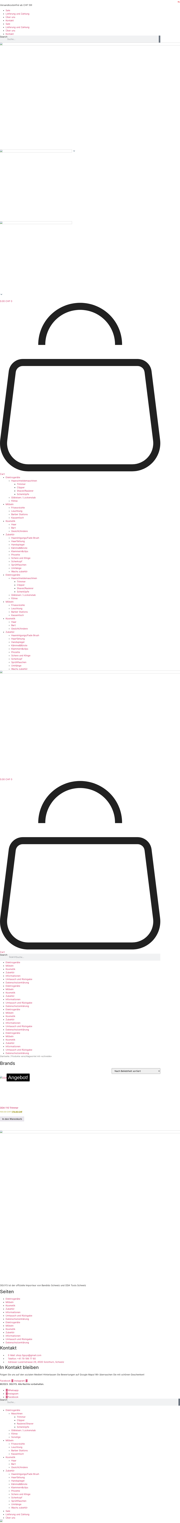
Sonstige (16, 1437)
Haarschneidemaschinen (24, 480)
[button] (80, 257)
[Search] (159, 39)
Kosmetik (10, 521)
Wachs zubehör (19, 571)
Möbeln (10, 504)
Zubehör (10, 534)
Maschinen (16, 1413)
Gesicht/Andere (19, 531)
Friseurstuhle (18, 507)
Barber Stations (19, 514)
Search (3, 37)
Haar (13, 524)
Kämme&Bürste (19, 548)
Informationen (13, 975)
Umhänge (16, 568)
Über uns (10, 17)
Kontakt (10, 20)
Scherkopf (16, 561)
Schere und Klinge (20, 558)
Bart (13, 527)
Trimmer (21, 484)
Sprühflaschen (18, 564)
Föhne (14, 500)
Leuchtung (16, 511)
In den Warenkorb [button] (12, 1119)
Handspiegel (17, 544)
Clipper (21, 487)
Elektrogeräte (13, 477)
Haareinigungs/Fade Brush (25, 537)
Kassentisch (17, 517)
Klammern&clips (19, 551)
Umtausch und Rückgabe (19, 979)
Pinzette (15, 554)
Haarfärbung (18, 541)
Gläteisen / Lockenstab (23, 497)
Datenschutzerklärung (17, 982)
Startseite (4, 1056)
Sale (8, 10)
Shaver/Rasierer (25, 490)
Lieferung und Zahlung (17, 13)
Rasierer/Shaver (25, 1423)
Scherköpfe (23, 494)
